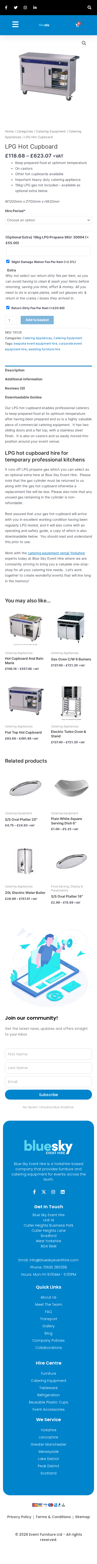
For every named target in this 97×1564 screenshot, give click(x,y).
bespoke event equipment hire (35, 343)
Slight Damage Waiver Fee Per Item (43, 262)
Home (9, 131)
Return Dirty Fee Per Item (38, 308)
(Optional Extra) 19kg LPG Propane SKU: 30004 (47, 240)
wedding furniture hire (44, 349)
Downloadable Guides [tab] (23, 397)
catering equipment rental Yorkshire (56, 553)
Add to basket (37, 320)
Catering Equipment (51, 131)
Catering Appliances (37, 338)
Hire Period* (15, 211)
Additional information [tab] (24, 379)
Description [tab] (15, 370)
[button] (89, 7)
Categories (25, 131)
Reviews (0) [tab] (15, 388)
